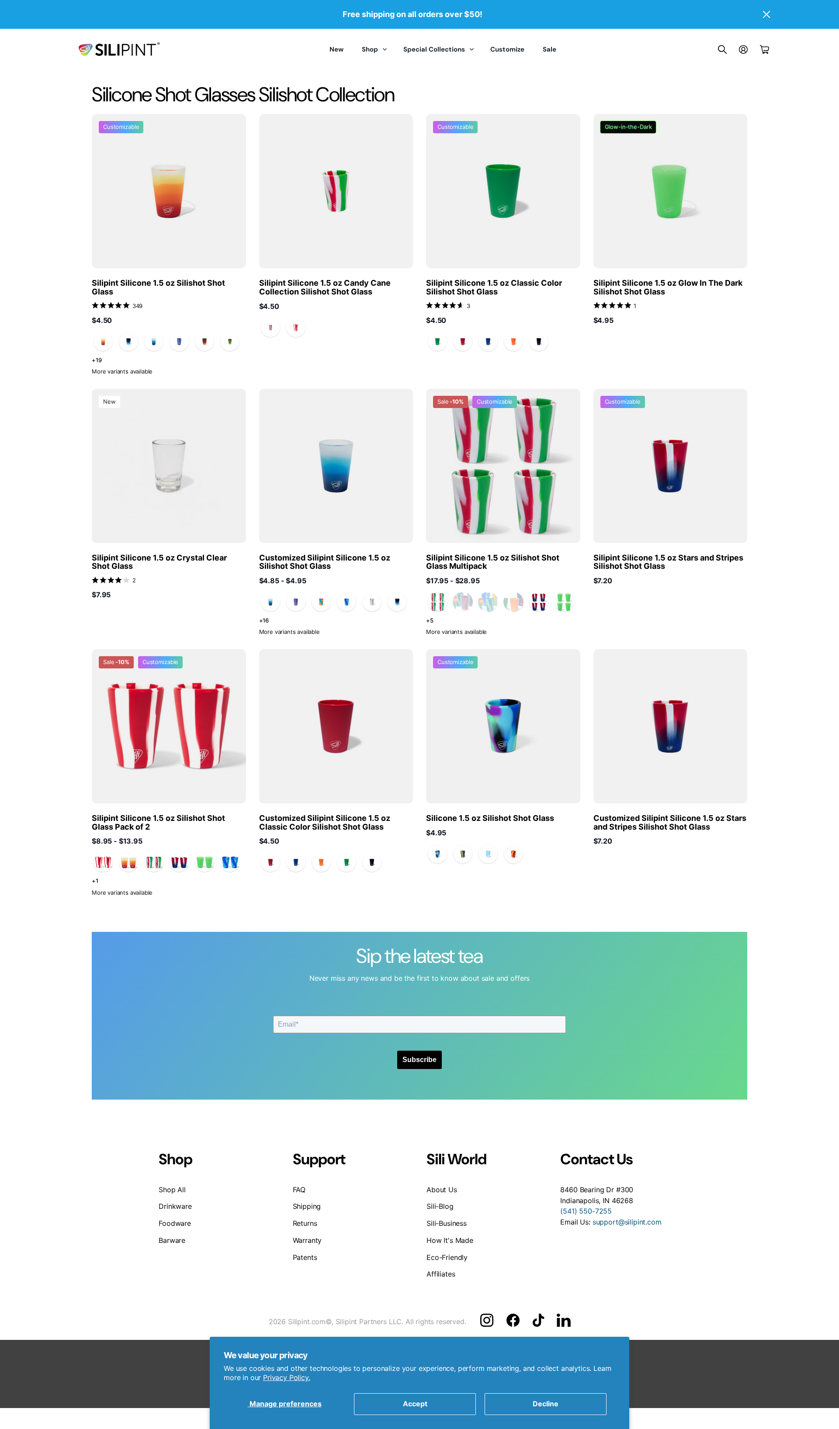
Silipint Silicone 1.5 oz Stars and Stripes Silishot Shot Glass (668, 562)
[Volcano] (204, 341)
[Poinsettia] (270, 327)
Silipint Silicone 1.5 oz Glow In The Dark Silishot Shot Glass (667, 287)
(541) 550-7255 (586, 1211)
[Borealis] (437, 854)
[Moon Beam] (128, 341)
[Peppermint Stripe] (103, 862)
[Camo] (462, 854)
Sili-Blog (440, 1206)
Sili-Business (446, 1223)
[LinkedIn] (563, 1320)
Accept (415, 1403)
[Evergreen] (229, 341)
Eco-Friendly (447, 1257)
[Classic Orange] (513, 341)
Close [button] (766, 14)
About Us (441, 1189)
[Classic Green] (437, 341)
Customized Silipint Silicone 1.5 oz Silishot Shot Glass (324, 562)
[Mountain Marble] (372, 602)
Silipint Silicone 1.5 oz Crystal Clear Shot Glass (159, 562)
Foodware (175, 1223)
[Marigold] (103, 341)
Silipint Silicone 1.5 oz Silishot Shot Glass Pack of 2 (158, 822)
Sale (549, 49)
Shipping (307, 1206)
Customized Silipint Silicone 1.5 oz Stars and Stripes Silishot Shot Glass (669, 822)
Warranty (307, 1240)
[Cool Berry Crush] (179, 341)
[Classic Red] (462, 341)
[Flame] (513, 854)
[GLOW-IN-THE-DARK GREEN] (564, 602)
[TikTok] (538, 1320)
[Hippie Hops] (321, 602)
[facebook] (513, 1320)
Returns (305, 1223)
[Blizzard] (153, 341)
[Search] (722, 49)
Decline (545, 1403)
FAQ (299, 1189)
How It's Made (449, 1240)
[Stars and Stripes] (538, 602)
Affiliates (440, 1274)
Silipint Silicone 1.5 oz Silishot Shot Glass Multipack (492, 562)
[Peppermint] (295, 327)
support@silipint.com (627, 1222)
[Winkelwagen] (764, 49)
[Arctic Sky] (346, 602)
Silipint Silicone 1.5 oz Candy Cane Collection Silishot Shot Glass (325, 287)
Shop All (172, 1189)
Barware (172, 1240)
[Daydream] (488, 854)
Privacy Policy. (286, 1377)
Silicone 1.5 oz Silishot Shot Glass (490, 818)
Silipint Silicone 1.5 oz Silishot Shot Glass (158, 287)
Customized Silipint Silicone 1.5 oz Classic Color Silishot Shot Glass (324, 822)
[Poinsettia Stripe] (437, 602)
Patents (305, 1257)
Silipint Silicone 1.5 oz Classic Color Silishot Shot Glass (494, 287)
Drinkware (175, 1206)
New (336, 49)
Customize (507, 49)
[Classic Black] (538, 341)
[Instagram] (486, 1320)
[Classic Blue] (488, 341)
